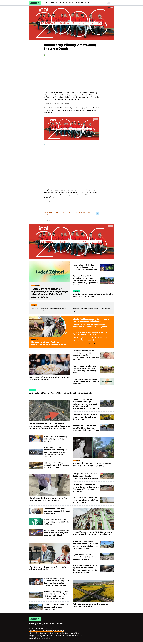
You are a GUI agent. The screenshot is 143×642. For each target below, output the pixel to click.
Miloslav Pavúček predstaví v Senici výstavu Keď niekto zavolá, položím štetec (91, 320)
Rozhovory (79, 3)
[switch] (108, 3)
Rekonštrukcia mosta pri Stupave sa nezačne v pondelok (90, 605)
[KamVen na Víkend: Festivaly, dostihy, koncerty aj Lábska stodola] (49, 326)
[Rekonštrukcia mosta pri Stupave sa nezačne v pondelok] (93, 591)
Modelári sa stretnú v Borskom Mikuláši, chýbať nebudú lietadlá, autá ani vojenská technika (90, 327)
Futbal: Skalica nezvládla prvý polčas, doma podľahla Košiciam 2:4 (56, 522)
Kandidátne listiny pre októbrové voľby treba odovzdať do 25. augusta (48, 499)
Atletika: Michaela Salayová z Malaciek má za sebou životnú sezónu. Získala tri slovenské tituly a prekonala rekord (86, 280)
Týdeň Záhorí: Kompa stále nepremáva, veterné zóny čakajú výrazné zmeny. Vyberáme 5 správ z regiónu (49, 292)
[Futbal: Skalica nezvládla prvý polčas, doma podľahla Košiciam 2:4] (36, 521)
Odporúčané (35, 285)
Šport (87, 3)
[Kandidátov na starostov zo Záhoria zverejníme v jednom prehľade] (107, 381)
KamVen (54, 3)
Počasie (71, 3)
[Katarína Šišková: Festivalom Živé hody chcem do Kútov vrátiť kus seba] (93, 447)
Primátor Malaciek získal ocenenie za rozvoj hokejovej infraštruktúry (57, 511)
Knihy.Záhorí (62, 3)
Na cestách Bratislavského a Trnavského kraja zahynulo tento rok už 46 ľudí (56, 533)
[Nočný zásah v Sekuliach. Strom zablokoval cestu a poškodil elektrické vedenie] (107, 267)
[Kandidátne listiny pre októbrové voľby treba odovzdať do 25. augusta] (49, 485)
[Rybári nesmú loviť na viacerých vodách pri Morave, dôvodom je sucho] (107, 556)
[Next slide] (97, 343)
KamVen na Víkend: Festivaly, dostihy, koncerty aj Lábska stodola (48, 343)
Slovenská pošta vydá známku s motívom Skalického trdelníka (49, 378)
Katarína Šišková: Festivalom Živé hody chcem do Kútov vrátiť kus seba (92, 464)
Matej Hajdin (56, 103)
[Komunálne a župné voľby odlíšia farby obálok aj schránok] (36, 438)
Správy (47, 3)
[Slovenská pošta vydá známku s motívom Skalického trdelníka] (49, 364)
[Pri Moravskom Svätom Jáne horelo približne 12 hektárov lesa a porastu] (107, 500)
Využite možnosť (41, 631)
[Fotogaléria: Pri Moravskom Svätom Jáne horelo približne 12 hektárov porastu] (107, 476)
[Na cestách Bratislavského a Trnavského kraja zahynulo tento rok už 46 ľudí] (36, 532)
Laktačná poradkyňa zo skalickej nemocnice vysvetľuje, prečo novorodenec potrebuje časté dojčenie (86, 355)
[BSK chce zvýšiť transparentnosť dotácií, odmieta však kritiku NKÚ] (49, 553)
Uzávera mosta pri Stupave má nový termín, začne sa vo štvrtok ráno (85, 417)
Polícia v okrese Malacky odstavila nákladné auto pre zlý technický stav (56, 465)
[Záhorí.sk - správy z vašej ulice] (35, 3)
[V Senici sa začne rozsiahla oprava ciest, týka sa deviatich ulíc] (36, 607)
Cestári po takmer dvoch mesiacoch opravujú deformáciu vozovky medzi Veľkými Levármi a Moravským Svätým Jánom (86, 403)
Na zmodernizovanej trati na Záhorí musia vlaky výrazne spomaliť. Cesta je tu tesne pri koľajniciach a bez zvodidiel (49, 426)
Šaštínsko (47, 220)
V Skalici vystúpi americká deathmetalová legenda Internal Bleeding (90, 339)
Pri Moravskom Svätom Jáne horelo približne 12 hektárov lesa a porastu (85, 500)
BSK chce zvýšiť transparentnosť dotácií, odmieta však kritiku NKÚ (49, 568)
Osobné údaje (59, 631)
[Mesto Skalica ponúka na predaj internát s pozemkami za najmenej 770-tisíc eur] (93, 519)
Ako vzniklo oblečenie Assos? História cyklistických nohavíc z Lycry (62, 393)
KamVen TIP (34, 339)
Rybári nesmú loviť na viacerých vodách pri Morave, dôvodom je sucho (86, 557)
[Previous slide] (90, 343)
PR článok (76, 291)
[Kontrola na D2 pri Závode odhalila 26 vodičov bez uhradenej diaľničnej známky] (107, 427)
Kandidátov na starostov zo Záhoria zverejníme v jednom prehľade (86, 381)
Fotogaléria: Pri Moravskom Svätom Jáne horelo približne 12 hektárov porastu (86, 476)
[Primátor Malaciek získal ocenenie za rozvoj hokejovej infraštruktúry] (36, 511)
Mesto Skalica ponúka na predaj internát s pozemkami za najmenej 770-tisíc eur (92, 533)
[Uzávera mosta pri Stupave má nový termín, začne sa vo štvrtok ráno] (107, 417)
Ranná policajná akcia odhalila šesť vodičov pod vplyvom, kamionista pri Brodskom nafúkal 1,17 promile (55, 452)
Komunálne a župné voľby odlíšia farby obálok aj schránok (55, 438)
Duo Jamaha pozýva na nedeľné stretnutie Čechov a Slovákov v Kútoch (90, 333)
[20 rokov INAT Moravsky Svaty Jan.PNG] (71, 23)
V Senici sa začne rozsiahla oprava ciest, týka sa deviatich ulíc (56, 607)
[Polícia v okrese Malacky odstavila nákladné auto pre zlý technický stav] (36, 465)
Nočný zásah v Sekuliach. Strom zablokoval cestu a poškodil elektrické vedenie (85, 267)
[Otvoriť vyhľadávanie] (113, 3)
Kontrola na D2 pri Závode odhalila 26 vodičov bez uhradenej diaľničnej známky (86, 428)
